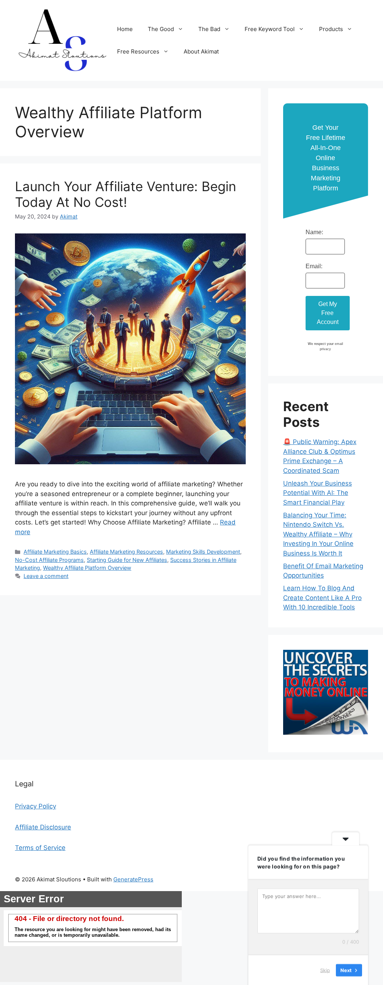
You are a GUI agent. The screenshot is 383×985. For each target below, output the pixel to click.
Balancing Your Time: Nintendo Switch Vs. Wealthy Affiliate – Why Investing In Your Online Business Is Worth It (318, 534)
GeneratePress (133, 879)
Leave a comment (46, 576)
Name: (314, 232)
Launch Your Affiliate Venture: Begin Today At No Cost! (125, 194)
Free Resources (138, 51)
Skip (325, 970)
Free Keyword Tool (270, 29)
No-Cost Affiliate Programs (49, 560)
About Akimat (201, 51)
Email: (314, 266)
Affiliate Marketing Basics (55, 551)
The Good (161, 29)
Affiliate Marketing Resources (126, 551)
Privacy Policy (35, 806)
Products (331, 29)
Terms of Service (40, 847)
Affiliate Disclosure (43, 827)
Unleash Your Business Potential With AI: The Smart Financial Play (317, 493)
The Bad (209, 29)
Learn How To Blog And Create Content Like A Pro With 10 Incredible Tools (322, 597)
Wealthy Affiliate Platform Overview (87, 568)
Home (125, 29)
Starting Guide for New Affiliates (127, 560)
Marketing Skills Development (203, 551)
